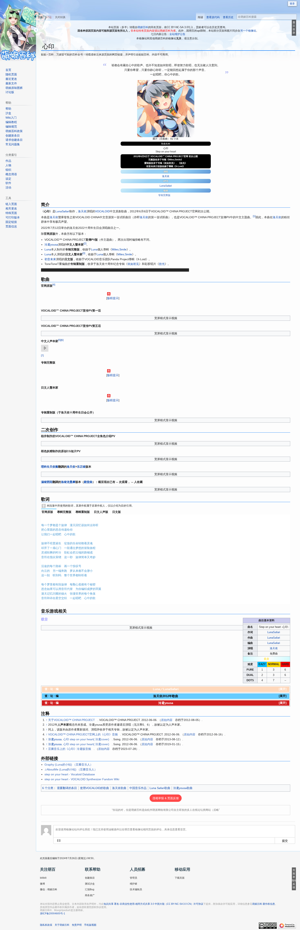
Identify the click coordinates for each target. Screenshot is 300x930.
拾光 (162, 264)
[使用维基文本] (58, 840)
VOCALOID (102, 211)
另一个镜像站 (248, 30)
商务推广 (90, 895)
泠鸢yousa (51, 244)
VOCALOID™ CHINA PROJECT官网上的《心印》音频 (83, 734)
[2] (85, 243)
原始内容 (166, 720)
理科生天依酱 (49, 466)
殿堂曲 (88, 482)
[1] (254, 216)
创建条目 (90, 877)
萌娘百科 (143, 27)
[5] (59, 340)
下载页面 (179, 877)
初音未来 (50, 259)
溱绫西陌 (46, 482)
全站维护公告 (177, 34)
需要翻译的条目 (67, 788)
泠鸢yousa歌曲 (182, 788)
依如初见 (133, 264)
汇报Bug (89, 889)
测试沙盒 (90, 883)
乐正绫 (81, 466)
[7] (42, 355)
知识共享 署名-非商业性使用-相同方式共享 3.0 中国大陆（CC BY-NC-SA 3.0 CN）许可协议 (153, 903)
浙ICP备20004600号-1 (52, 913)
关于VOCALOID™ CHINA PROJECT (71, 720)
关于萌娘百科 (62, 924)
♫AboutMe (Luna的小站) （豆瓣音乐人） (70, 769)
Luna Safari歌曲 (160, 788)
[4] (53, 284)
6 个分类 (47, 788)
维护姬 (133, 883)
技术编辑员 (136, 889)
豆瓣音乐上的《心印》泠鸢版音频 (69, 748)
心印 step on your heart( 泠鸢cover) (86, 739)
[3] (83, 253)
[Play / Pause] (44, 348)
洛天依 (165, 176)
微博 (42, 883)
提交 (285, 841)
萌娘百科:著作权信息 (263, 903)
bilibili (43, 877)
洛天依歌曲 (119, 788)
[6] (62, 340)
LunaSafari (166, 185)
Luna (47, 249)
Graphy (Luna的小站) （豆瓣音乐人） (68, 764)
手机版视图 (90, 924)
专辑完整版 (164, 195)
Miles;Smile (119, 249)
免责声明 (77, 924)
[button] (283, 689)
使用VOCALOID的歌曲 (94, 788)
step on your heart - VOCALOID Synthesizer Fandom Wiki (81, 779)
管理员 (133, 877)
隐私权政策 (46, 924)
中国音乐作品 (138, 788)
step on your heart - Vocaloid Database (69, 774)
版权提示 (113, 298)
